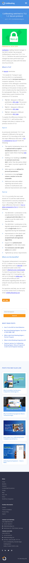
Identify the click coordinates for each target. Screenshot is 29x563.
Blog (3, 492)
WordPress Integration (7, 499)
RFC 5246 (15, 114)
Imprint (4, 514)
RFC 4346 (15, 109)
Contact (4, 507)
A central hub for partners (8, 488)
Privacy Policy (5, 511)
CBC (25, 153)
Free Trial (4, 494)
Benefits (4, 484)
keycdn (6, 71)
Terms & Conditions (7, 509)
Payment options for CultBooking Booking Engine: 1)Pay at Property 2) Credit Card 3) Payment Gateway (14, 345)
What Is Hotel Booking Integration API (15, 340)
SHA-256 (19, 265)
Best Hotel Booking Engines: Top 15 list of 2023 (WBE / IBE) (15, 331)
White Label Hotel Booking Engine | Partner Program (14, 336)
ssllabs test (18, 276)
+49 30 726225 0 (8, 524)
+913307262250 (8, 535)
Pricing (3, 490)
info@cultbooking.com (13, 293)
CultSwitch (5, 50)
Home (3, 481)
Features (4, 486)
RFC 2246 (15, 102)
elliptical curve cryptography (16, 270)
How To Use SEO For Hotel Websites (14, 327)
